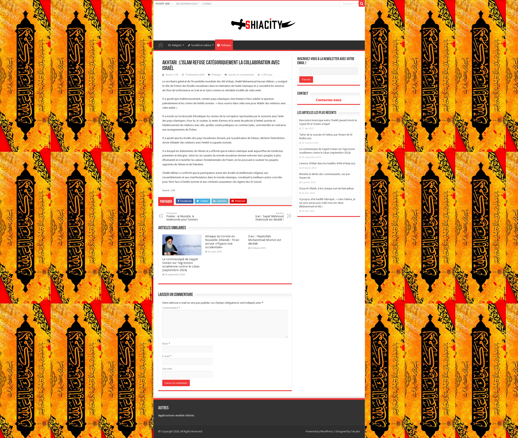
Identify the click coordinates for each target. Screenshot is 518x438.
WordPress (326, 431)
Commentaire (171, 307)
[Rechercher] (362, 4)
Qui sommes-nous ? (187, 3)
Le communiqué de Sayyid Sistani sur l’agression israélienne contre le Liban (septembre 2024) (181, 264)
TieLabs (355, 431)
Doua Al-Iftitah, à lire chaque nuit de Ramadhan (326, 188)
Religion (177, 45)
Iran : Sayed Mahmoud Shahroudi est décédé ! (269, 216)
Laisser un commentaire (241, 74)
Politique (226, 45)
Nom (166, 343)
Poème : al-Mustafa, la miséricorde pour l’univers (182, 216)
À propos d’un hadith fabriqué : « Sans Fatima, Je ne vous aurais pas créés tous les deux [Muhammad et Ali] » (327, 203)
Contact (206, 3)
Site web (167, 368)
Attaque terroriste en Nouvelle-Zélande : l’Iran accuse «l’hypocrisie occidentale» (222, 241)
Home (160, 44)
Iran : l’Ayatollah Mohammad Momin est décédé (264, 239)
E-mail (166, 356)
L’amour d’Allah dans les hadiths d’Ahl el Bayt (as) (327, 163)
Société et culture (201, 45)
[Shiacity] (259, 23)
